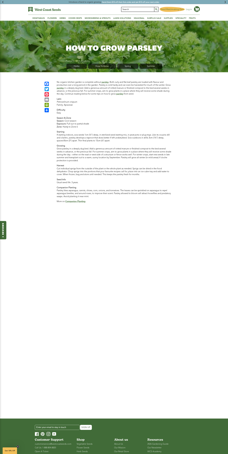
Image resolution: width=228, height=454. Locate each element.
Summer (151, 66)
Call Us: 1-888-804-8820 (45, 447)
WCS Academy (83, 61)
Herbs (76, 66)
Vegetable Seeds (84, 444)
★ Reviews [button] (3, 230)
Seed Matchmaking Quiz (172, 9)
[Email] (46, 99)
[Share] (46, 110)
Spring (128, 66)
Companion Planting (75, 201)
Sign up (85, 427)
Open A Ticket (41, 451)
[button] (197, 9)
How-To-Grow (102, 66)
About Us (118, 444)
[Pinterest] (46, 94)
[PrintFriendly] (46, 105)
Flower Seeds (83, 447)
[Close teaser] (17, 446)
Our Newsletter (154, 447)
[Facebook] (46, 83)
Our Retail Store (121, 451)
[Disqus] (114, 240)
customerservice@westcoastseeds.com (53, 444)
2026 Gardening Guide (157, 444)
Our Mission (119, 447)
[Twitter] (46, 89)
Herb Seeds (82, 451)
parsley (105, 82)
